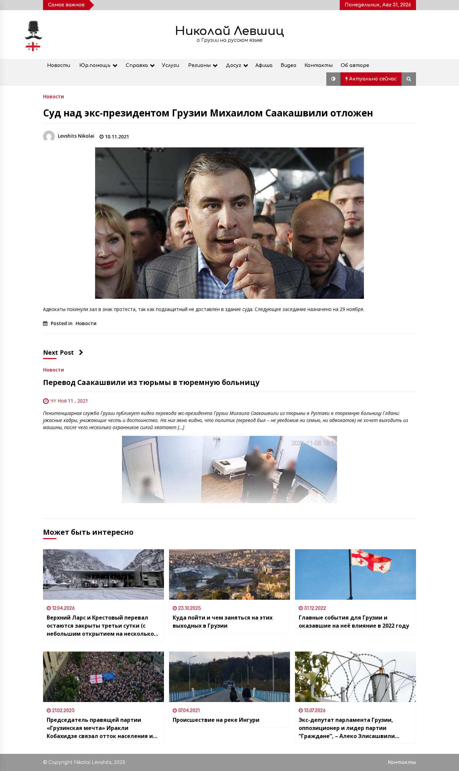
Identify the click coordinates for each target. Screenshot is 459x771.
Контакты (318, 65)
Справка (137, 65)
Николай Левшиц (229, 31)
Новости (58, 65)
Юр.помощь (95, 65)
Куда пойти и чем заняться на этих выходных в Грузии (223, 621)
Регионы (199, 65)
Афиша (264, 65)
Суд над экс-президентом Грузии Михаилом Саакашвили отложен (208, 112)
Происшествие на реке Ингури (216, 720)
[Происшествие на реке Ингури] (229, 677)
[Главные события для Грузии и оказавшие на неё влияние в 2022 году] (355, 574)
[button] (333, 79)
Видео (288, 65)
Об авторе (355, 65)
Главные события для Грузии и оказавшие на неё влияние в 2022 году (354, 621)
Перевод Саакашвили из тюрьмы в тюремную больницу (151, 382)
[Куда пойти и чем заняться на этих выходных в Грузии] (229, 574)
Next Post (58, 352)
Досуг (233, 65)
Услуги (170, 65)
